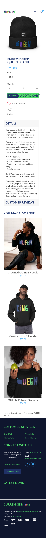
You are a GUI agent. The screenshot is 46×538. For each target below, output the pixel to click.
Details (11, 123)
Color (9, 73)
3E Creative (17, 516)
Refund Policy (8, 434)
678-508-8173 (35, 452)
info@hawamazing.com (33, 458)
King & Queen (16, 413)
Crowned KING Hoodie (23, 336)
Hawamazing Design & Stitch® (27, 511)
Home (6, 413)
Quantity (10, 84)
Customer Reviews (20, 202)
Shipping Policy (9, 438)
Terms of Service (31, 438)
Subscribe (13, 471)
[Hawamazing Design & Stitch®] (10, 12)
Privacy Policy (30, 434)
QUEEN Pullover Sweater (23, 400)
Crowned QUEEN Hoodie (23, 272)
